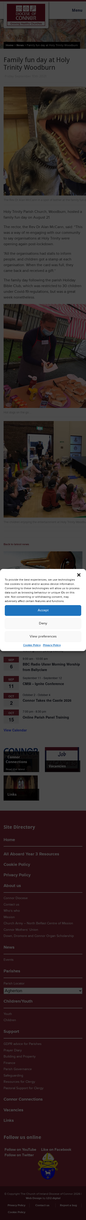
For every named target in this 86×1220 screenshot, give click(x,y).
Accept (43, 610)
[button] (78, 575)
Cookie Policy (32, 645)
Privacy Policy (52, 645)
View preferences (43, 636)
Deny (43, 623)
